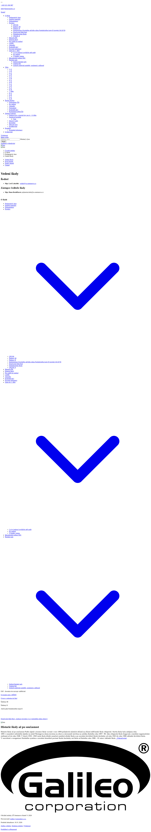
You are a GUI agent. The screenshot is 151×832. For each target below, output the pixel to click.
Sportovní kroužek (15, 117)
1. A (10, 69)
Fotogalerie (12, 108)
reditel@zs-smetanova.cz (28, 183)
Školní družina (9, 100)
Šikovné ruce (13, 124)
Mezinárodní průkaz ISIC (17, 58)
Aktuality (12, 45)
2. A (10, 73)
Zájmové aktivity (10, 113)
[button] (77, 354)
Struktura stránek (17, 826)
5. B (10, 86)
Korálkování (13, 126)
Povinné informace (15, 49)
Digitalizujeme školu (20, 34)
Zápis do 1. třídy (14, 51)
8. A (10, 93)
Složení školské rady (20, 62)
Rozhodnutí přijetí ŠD (16, 111)
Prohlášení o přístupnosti (9, 829)
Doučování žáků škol (20, 32)
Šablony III (16, 27)
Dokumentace (13, 21)
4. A (10, 80)
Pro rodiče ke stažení (15, 41)
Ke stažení (16, 54)
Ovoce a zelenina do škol (9, 698)
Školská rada (13, 60)
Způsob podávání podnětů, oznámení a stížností (28, 65)
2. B (10, 75)
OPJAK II (16, 36)
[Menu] (1, 2)
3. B (10, 78)
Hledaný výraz (25, 139)
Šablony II (16, 28)
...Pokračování (121, 738)
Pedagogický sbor (15, 17)
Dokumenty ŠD (14, 102)
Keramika (12, 123)
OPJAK (15, 25)
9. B (10, 99)
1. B (10, 71)
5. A (10, 84)
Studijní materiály (14, 19)
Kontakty (8, 128)
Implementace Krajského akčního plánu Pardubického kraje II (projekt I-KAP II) (39, 30)
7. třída (11, 91)
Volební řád (17, 64)
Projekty (11, 23)
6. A (10, 88)
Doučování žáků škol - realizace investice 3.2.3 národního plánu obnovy (24, 719)
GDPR (11, 43)
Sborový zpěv (13, 121)
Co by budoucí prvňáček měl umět (24, 52)
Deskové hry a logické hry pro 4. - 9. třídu (22, 115)
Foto (14, 119)
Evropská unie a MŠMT (9, 695)
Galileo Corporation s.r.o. (18, 819)
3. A (10, 76)
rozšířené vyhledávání (8, 143)
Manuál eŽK (13, 38)
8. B (10, 95)
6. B (10, 89)
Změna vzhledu (6, 826)
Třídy (7, 67)
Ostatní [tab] (7, 165)
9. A (10, 97)
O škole (7, 16)
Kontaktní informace (15, 130)
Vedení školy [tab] (9, 159)
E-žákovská (9, 132)
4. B (10, 82)
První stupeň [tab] (9, 161)
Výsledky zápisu (18, 56)
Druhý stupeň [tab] (9, 163)
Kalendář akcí (13, 47)
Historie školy (13, 40)
